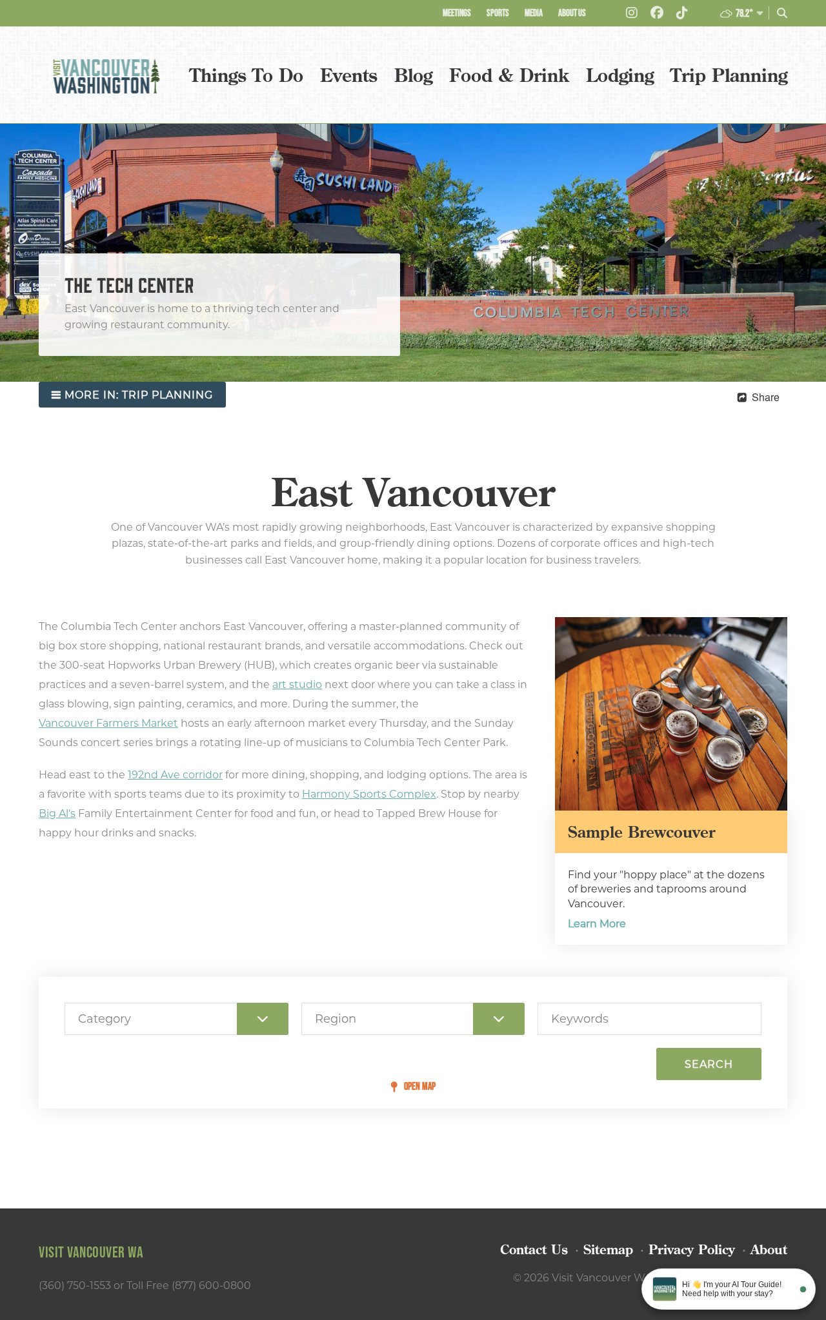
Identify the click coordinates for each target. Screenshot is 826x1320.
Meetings (457, 12)
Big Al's (57, 813)
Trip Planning (728, 74)
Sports (498, 12)
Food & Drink (509, 74)
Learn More (597, 924)
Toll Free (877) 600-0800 (188, 1285)
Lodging (620, 74)
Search (709, 1064)
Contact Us (534, 1249)
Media (534, 12)
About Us (572, 12)
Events (349, 74)
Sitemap (608, 1249)
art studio (297, 684)
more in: (139, 395)
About (768, 1249)
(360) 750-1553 (75, 1285)
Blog (413, 74)
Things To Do (246, 74)
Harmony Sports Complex (369, 794)
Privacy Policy (692, 1249)
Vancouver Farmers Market (108, 723)
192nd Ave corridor (175, 775)
